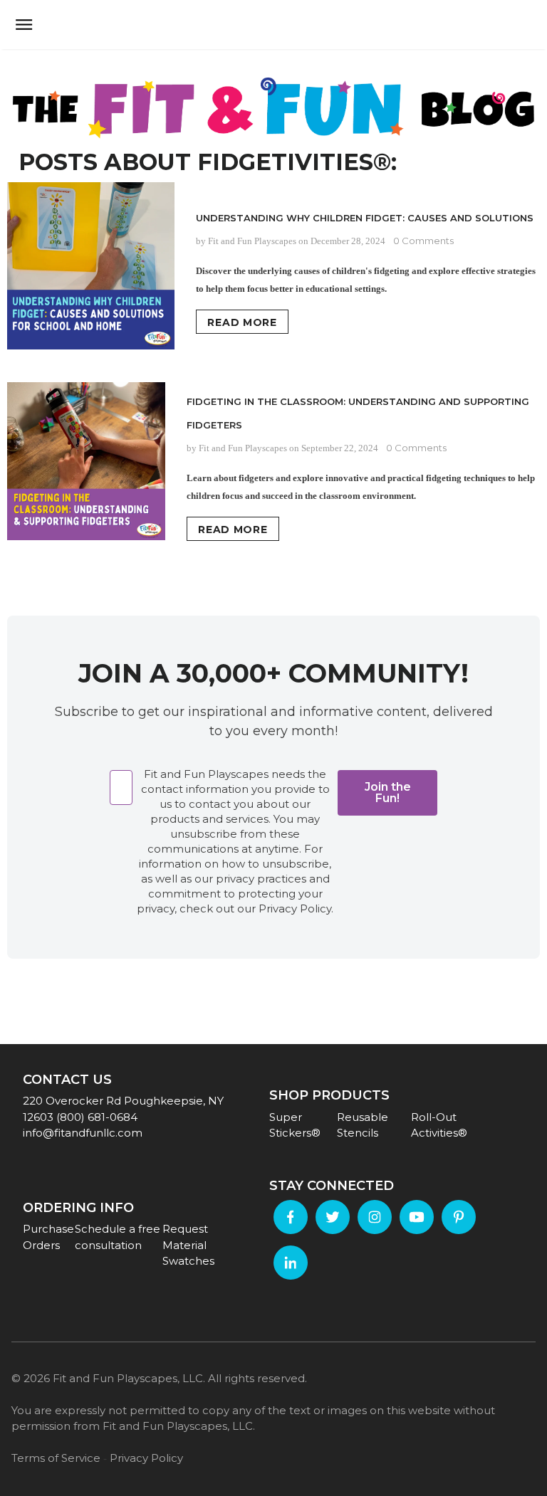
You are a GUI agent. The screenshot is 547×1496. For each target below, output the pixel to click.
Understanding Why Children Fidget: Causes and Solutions (364, 217)
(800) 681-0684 (96, 1117)
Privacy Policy (146, 1458)
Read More (241, 322)
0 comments (423, 240)
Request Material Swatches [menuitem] (188, 1245)
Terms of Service (55, 1458)
